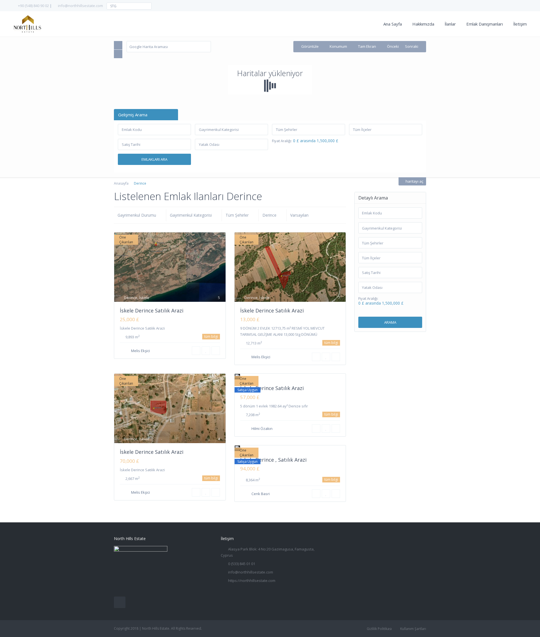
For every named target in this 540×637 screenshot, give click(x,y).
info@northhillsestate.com (80, 5)
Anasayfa (121, 183)
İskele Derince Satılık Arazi (151, 310)
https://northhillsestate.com (251, 580)
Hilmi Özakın (262, 428)
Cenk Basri (260, 493)
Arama (390, 322)
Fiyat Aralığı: (282, 141)
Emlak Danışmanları (484, 24)
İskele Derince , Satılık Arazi (273, 459)
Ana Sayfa (392, 24)
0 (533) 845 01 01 (241, 563)
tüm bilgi (211, 336)
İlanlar (450, 24)
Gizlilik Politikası (379, 628)
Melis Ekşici (140, 350)
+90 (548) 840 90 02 (33, 5)
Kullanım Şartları (413, 628)
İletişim (520, 24)
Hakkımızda (423, 24)
